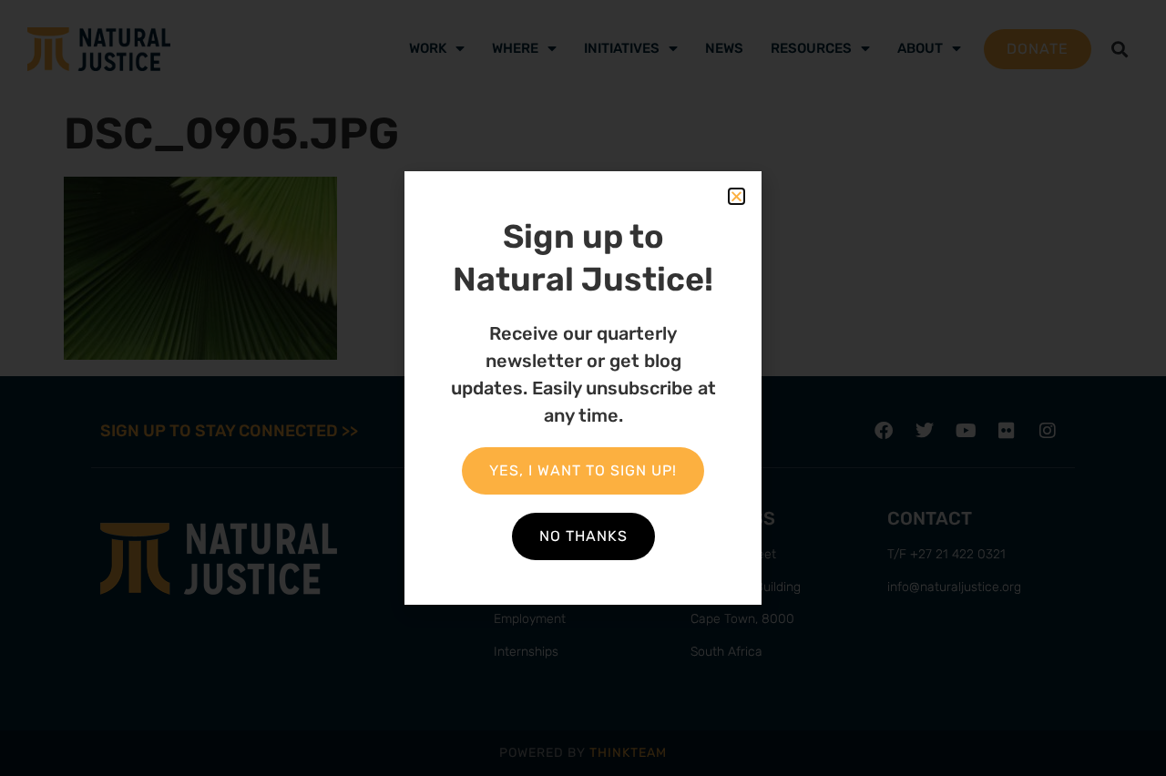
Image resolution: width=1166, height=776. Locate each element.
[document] (583, 388)
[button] (736, 196)
